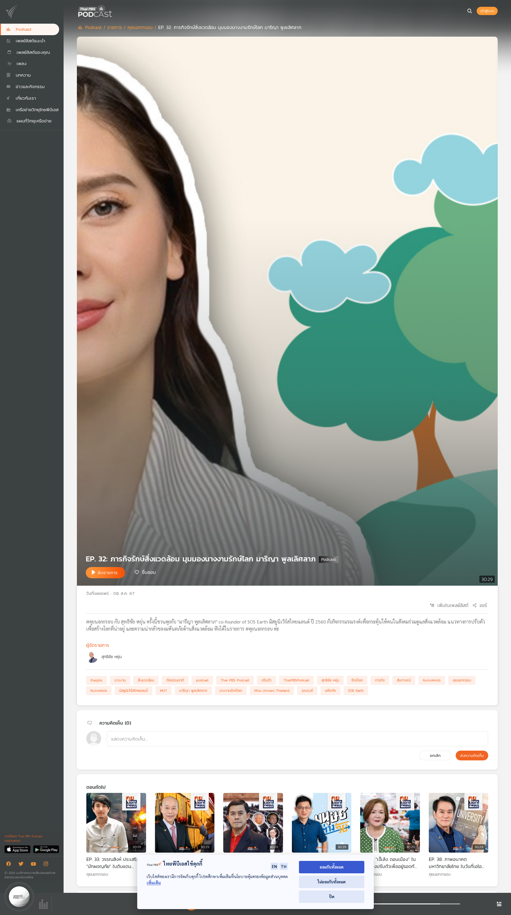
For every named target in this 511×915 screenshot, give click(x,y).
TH (284, 866)
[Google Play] (46, 849)
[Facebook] (10, 865)
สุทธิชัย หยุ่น (111, 657)
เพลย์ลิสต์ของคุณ (32, 52)
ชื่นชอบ (149, 572)
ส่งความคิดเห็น (472, 755)
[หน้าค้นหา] (470, 11)
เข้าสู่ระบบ (487, 11)
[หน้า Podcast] (114, 10)
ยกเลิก (435, 755)
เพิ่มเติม (154, 882)
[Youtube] (35, 865)
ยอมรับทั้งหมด (332, 866)
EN (274, 866)
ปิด (331, 896)
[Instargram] (47, 865)
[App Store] (17, 849)
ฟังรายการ (108, 572)
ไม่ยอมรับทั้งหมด (332, 881)
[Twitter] (22, 865)
